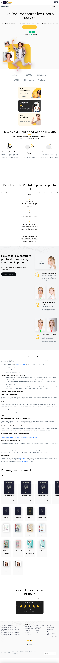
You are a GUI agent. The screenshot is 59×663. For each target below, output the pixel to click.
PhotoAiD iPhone (15, 653)
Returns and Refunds (24, 651)
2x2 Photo (27, 632)
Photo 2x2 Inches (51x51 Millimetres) (6, 572)
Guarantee (37, 630)
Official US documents (17, 475)
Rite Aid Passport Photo (42, 518)
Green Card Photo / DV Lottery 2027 (6, 552)
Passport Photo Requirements (7, 625)
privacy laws (21, 458)
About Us (49, 625)
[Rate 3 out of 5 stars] (29, 606)
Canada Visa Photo (30, 534)
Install (56, 2)
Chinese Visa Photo (42, 534)
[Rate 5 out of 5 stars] (38, 606)
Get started (9, 500)
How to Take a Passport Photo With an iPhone (10, 634)
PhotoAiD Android (32, 651)
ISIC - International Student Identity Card (30, 553)
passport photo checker (20, 364)
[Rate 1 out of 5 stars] (21, 606)
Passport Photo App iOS (52, 636)
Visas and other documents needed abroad (35, 475)
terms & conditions (24, 461)
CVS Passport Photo (18, 518)
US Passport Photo (28, 626)
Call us (53, 6)
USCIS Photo (27, 630)
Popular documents (5, 475)
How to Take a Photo (39, 625)
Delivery (36, 632)
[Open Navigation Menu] (57, 6)
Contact (48, 631)
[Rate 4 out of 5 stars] (34, 606)
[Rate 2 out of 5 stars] (25, 606)
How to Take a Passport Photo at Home (9, 627)
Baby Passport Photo (29, 628)
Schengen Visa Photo (18, 551)
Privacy (13, 651)
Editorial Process (50, 627)
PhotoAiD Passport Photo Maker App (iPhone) (26, 437)
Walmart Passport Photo (6, 518)
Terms (17, 651)
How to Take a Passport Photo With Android (10, 632)
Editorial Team (50, 629)
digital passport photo (26, 379)
